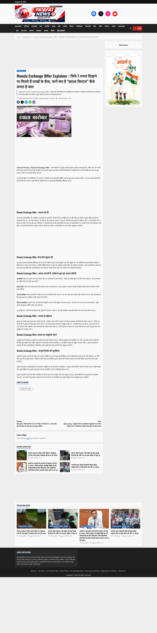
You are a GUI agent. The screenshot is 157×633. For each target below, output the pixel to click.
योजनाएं (31, 30)
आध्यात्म (46, 30)
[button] (130, 28)
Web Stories (61, 30)
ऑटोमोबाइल (79, 26)
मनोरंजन (107, 26)
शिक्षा (94, 26)
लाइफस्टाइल (121, 26)
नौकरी (100, 26)
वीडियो (52, 30)
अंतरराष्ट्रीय (18, 26)
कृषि (59, 26)
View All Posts (25, 389)
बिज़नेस (72, 26)
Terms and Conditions (92, 571)
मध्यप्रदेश (34, 26)
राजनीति (47, 26)
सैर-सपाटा (24, 30)
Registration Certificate (109, 571)
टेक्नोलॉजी (88, 26)
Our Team (41, 571)
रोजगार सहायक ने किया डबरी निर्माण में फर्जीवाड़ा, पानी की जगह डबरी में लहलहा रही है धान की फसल (22, 455)
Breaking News (21, 71)
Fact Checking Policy (76, 571)
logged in (29, 438)
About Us (34, 571)
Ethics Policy (64, 571)
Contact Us (122, 571)
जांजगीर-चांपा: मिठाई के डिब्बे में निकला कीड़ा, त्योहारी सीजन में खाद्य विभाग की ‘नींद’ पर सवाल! (65, 467)
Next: (82, 423)
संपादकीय (38, 30)
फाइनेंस (65, 26)
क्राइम (53, 26)
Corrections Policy (52, 571)
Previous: (37, 423)
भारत (40, 26)
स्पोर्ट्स (113, 26)
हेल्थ (17, 30)
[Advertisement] (59, 54)
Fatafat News (22, 536)
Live (139, 28)
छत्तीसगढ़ (26, 26)
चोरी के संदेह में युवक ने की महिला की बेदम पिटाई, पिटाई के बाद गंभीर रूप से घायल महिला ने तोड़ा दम (65, 455)
